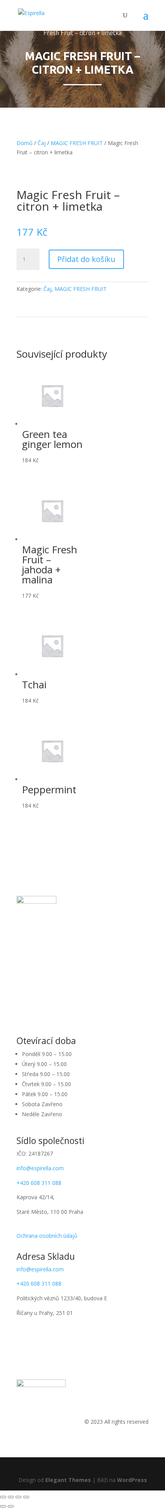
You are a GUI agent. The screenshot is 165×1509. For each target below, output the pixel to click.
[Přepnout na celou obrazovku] (18, 1497)
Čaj (42, 143)
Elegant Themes (68, 1480)
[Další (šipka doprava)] (11, 1506)
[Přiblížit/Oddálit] (26, 1497)
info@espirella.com (40, 1168)
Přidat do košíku (86, 259)
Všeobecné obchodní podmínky (55, 1226)
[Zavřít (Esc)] (3, 1497)
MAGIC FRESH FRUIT (77, 143)
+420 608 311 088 (38, 1182)
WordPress (132, 1480)
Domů (24, 143)
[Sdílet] (11, 1497)
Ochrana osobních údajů (47, 1235)
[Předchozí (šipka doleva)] (3, 1506)
